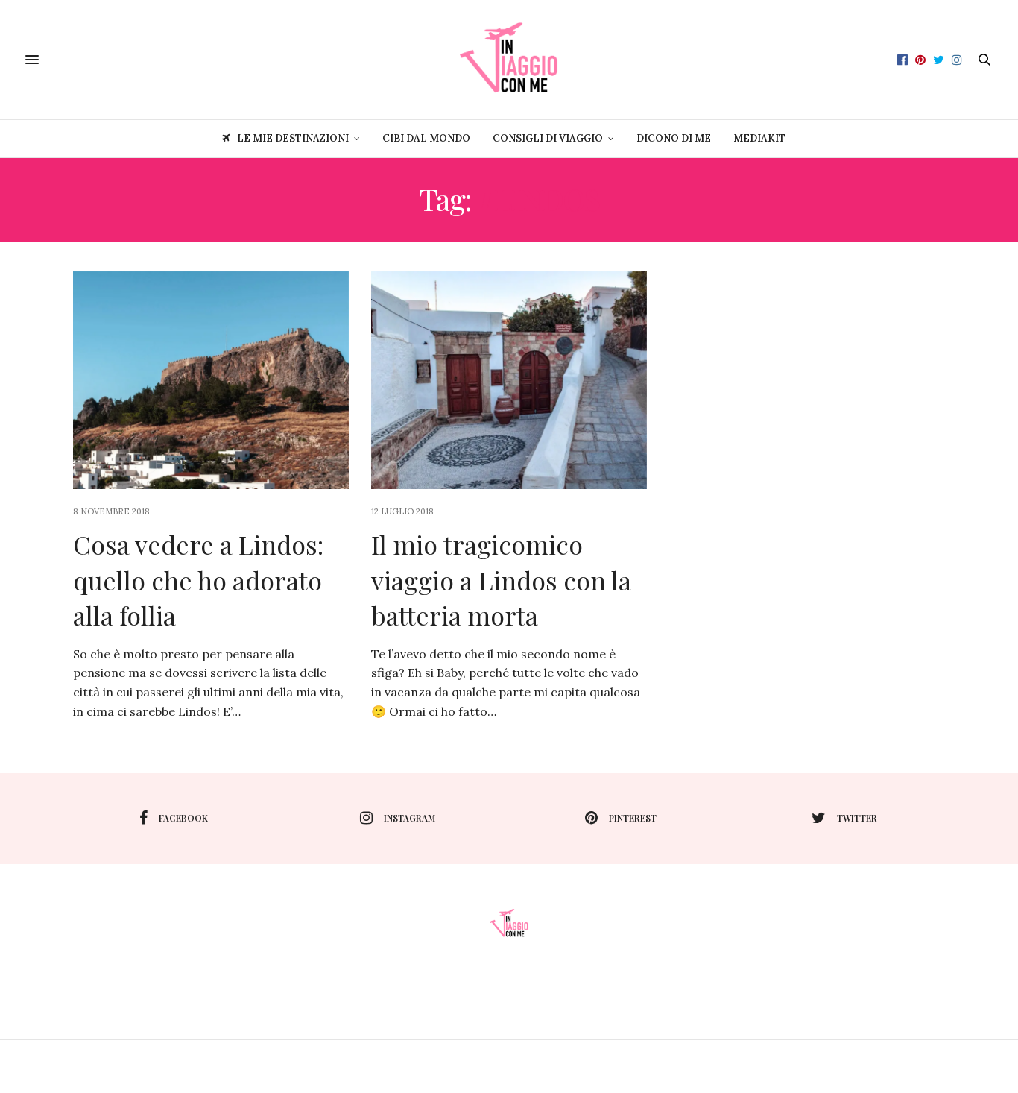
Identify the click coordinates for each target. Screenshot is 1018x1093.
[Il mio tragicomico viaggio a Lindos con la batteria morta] (509, 380)
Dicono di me (673, 138)
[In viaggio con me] (509, 59)
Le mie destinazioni (293, 138)
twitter (857, 818)
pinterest (633, 818)
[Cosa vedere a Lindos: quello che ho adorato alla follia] (211, 380)
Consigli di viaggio (548, 138)
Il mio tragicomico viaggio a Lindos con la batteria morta (501, 579)
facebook (183, 818)
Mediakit (759, 138)
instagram (409, 818)
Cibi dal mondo (426, 138)
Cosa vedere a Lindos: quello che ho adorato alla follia (198, 579)
